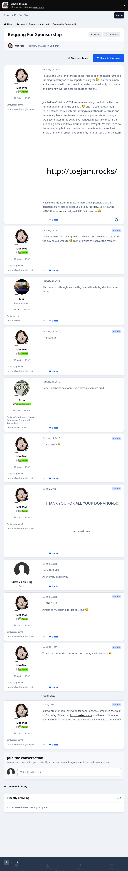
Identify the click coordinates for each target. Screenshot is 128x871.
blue (22, 299)
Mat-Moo (19, 45)
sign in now (76, 762)
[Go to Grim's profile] (22, 388)
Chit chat (54, 45)
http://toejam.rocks (81, 715)
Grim (22, 400)
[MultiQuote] (44, 219)
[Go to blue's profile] (22, 287)
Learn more (6, 5)
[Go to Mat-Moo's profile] (10, 46)
